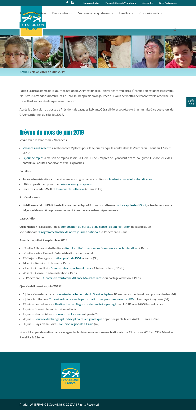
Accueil (24, 71)
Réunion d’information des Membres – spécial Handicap (101, 248)
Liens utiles (147, 3)
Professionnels (149, 13)
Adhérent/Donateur (33, 13)
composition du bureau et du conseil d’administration (96, 226)
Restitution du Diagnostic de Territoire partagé (85, 304)
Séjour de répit (32, 158)
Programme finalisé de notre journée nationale (69, 232)
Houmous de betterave (69, 189)
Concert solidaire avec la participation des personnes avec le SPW (91, 299)
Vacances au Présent (36, 148)
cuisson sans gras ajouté (75, 184)
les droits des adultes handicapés (130, 179)
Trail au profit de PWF (67, 258)
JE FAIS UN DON (32, 25)
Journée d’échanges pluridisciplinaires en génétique (68, 319)
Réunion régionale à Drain (76, 324)
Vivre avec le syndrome (94, 13)
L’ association (60, 13)
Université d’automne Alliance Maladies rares (73, 278)
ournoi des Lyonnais (69, 314)
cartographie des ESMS (131, 205)
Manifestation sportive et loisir (71, 268)
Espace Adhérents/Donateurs (120, 3)
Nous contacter (91, 3)
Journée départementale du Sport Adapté (83, 294)
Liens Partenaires (167, 3)
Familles (124, 13)
